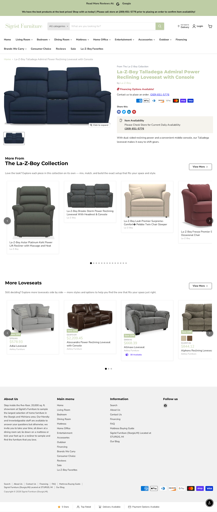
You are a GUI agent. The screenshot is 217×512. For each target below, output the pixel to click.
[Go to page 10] (115, 263)
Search (113, 405)
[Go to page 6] (104, 263)
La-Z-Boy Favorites (92, 49)
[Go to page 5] (101, 263)
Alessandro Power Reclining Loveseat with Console (88, 344)
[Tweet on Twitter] (124, 112)
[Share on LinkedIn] (129, 112)
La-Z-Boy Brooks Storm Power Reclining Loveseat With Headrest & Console (90, 212)
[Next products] (209, 220)
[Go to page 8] (110, 263)
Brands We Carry (14, 49)
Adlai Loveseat (18, 346)
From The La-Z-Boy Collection (132, 66)
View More (199, 166)
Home (7, 39)
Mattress (81, 39)
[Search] (160, 26)
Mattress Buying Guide (122, 428)
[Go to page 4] (99, 263)
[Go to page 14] (126, 263)
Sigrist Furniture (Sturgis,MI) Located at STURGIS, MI (28, 487)
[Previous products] (7, 220)
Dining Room (62, 39)
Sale (73, 49)
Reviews (61, 49)
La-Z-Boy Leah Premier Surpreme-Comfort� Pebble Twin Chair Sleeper (145, 222)
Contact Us (116, 414)
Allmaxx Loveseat (134, 347)
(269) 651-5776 (159, 94)
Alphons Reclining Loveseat (197, 350)
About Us (115, 409)
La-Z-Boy (125, 83)
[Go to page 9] (112, 263)
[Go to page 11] (118, 263)
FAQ (112, 423)
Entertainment (123, 39)
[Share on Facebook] (119, 112)
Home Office (101, 39)
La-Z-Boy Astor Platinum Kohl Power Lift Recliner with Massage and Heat (31, 244)
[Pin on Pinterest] (134, 112)
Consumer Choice (41, 49)
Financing (181, 39)
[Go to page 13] (123, 263)
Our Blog (115, 441)
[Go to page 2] (93, 263)
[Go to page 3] (96, 263)
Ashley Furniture (17, 349)
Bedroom (42, 39)
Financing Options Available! (136, 89)
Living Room (23, 39)
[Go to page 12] (120, 263)
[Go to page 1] (91, 263)
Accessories (145, 39)
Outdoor (164, 39)
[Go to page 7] (107, 263)
